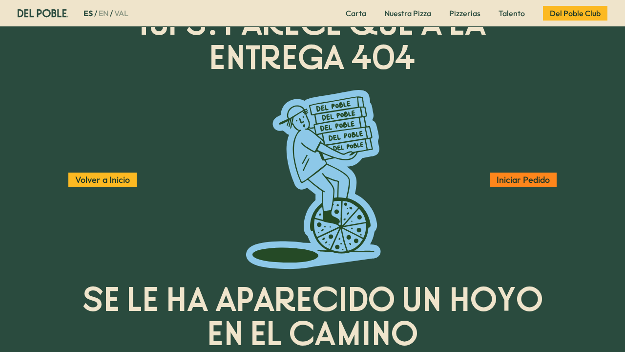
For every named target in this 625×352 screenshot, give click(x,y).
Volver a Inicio (102, 179)
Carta (356, 13)
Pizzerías (464, 13)
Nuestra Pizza (407, 13)
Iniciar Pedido (523, 179)
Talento (512, 13)
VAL (121, 13)
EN (103, 13)
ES (88, 13)
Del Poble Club (575, 13)
